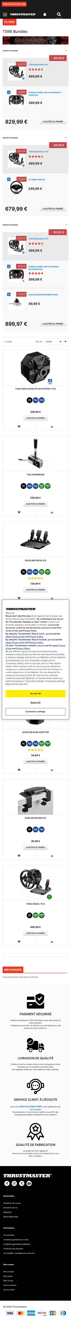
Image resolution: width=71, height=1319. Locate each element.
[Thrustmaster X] (21, 1183)
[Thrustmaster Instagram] (14, 1183)
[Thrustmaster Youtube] (29, 1183)
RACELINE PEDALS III (35, 560)
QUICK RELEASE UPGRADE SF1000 (43, 295)
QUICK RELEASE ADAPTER (35, 732)
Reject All (35, 702)
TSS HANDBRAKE (35, 474)
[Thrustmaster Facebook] (6, 1183)
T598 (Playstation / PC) (38, 64)
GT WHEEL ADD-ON (36, 179)
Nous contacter (10, 1285)
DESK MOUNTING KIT (35, 818)
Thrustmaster (9, 1235)
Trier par (39, 341)
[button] (19, 426)
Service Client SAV (31, 1106)
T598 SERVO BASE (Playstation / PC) (35, 388)
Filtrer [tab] (9, 22)
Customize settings (35, 711)
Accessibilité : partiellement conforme (19, 1253)
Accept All (35, 693)
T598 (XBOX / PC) (35, 904)
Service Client (9, 1290)
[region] (35, 659)
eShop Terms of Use (15, 636)
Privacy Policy (36, 636)
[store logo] (23, 14)
